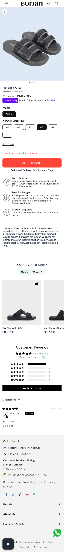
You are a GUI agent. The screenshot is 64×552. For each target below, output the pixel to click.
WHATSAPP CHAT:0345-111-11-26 (27, 475)
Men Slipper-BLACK (12, 328)
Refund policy (49, 542)
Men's (24, 272)
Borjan (19, 542)
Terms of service (41, 547)
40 (7, 127)
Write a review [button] (32, 387)
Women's (37, 272)
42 (30, 127)
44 (53, 127)
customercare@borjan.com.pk (24, 447)
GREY (9, 114)
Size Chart (8, 143)
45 (7, 134)
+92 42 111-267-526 (19, 454)
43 (41, 127)
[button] (6, 3)
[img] (10, 408)
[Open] (8, 544)
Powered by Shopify (31, 542)
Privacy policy (25, 547)
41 (18, 127)
